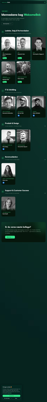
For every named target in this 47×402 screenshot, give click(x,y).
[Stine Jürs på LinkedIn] (3, 183)
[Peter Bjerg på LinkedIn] (3, 149)
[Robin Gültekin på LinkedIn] (34, 115)
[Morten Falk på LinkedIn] (19, 115)
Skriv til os (9, 237)
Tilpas (16, 398)
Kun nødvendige (7, 398)
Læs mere (10, 392)
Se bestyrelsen (6, 23)
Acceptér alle (11, 395)
